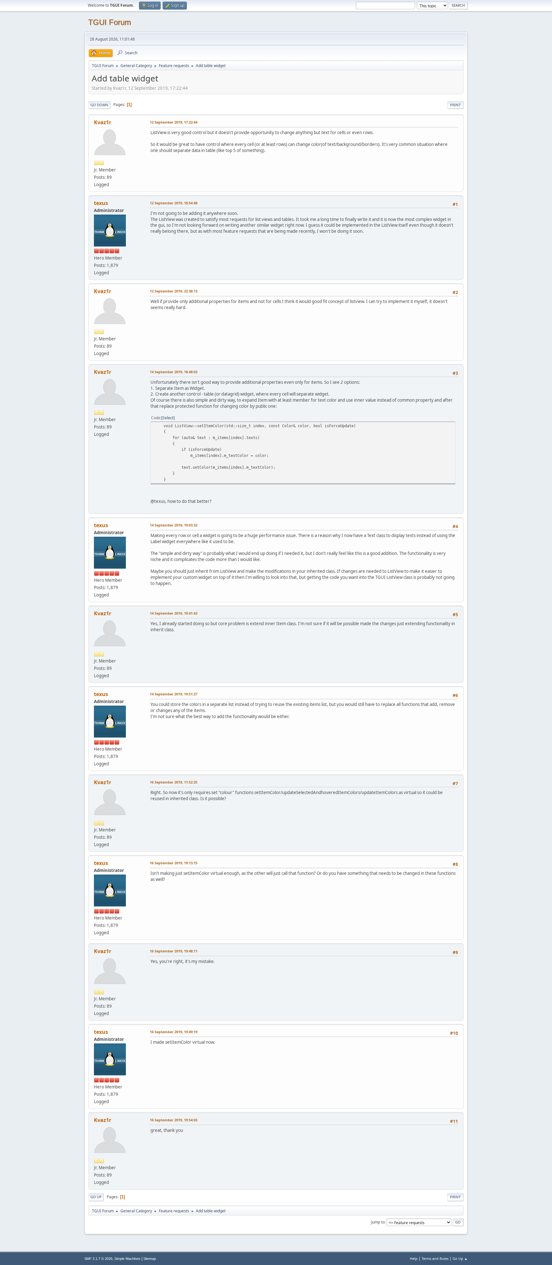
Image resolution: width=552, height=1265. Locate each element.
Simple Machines (127, 1259)
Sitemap (149, 1259)
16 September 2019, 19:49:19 (173, 1031)
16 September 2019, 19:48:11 (173, 951)
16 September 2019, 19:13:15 (173, 862)
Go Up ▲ (460, 1258)
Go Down (99, 104)
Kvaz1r (102, 122)
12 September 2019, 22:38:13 (173, 291)
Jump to (378, 1222)
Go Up (96, 1196)
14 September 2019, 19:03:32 (173, 525)
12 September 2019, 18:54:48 (173, 203)
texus (101, 203)
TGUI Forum (109, 22)
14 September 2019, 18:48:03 (173, 371)
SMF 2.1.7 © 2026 (98, 1259)
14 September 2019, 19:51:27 (173, 694)
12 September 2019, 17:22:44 (173, 122)
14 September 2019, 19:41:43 (173, 613)
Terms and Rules (435, 1258)
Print (455, 104)
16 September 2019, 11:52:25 (173, 782)
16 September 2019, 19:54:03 (173, 1119)
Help (414, 1258)
